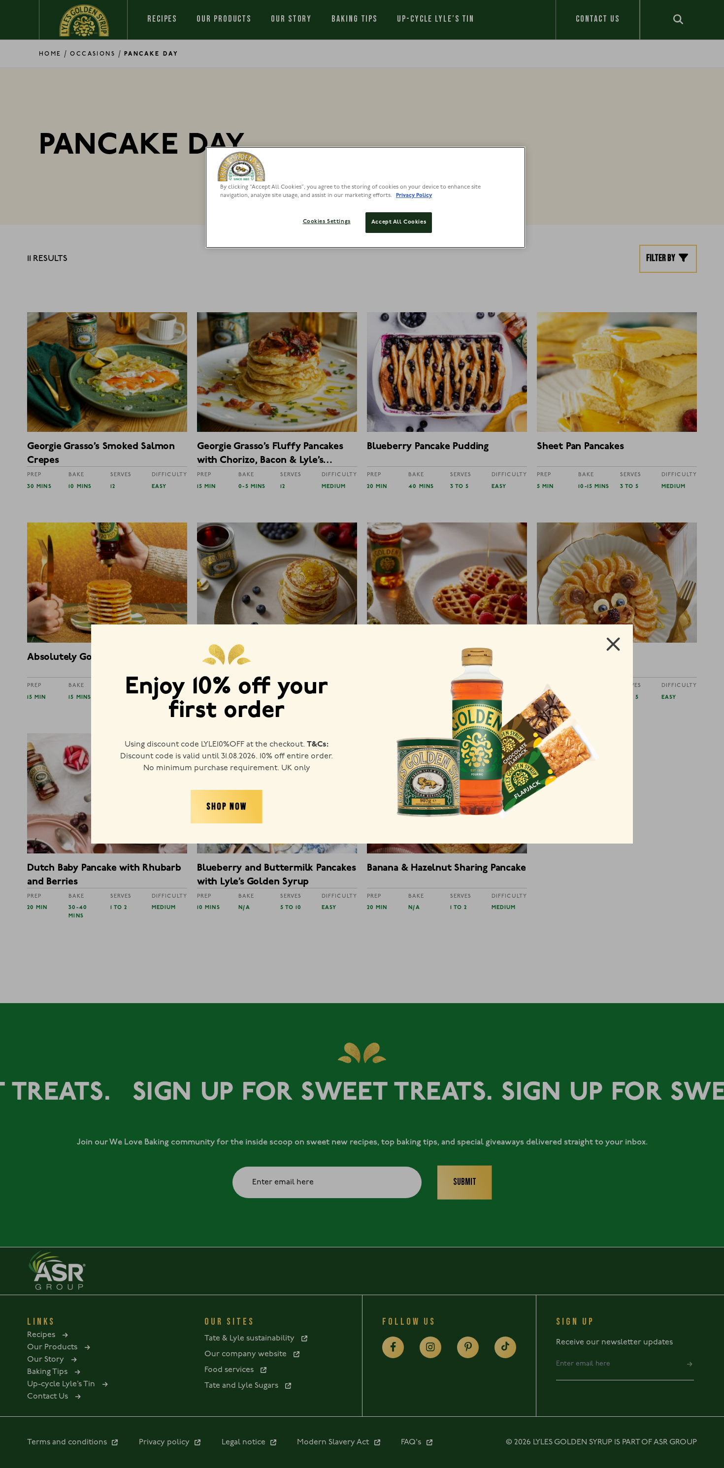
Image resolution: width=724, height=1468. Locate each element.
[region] (365, 197)
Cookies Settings (327, 222)
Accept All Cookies (398, 222)
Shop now (226, 807)
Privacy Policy (414, 195)
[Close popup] (613, 644)
